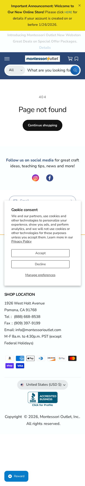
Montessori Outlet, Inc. (59, 416)
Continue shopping (42, 125)
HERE (68, 12)
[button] (7, 58)
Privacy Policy (21, 241)
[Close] (79, 5)
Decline (40, 264)
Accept (40, 253)
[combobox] (53, 70)
